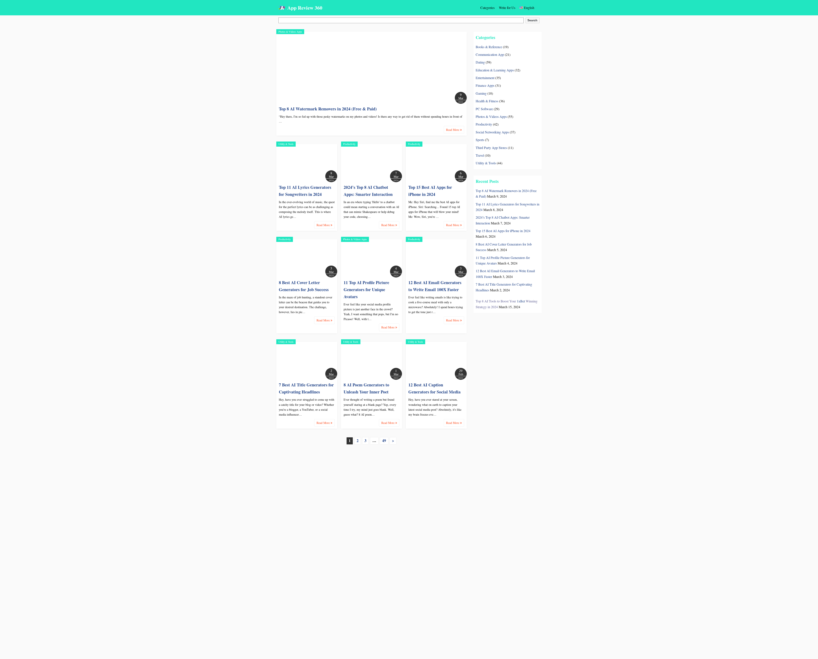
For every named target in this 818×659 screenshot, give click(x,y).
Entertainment (485, 77)
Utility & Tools (286, 144)
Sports (480, 139)
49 (384, 440)
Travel (480, 155)
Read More (453, 130)
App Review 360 (304, 7)
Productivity (349, 144)
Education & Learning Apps (495, 70)
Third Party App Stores (491, 147)
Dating (480, 62)
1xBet (521, 301)
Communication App (490, 54)
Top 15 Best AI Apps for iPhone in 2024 (503, 230)
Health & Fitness (487, 101)
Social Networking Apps (492, 132)
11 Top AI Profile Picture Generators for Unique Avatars (366, 289)
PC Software (484, 109)
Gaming (481, 93)
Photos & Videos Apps (290, 31)
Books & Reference (489, 47)
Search (532, 20)
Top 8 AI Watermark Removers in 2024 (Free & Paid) (328, 109)
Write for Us (507, 7)
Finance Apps (485, 85)
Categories (487, 7)
